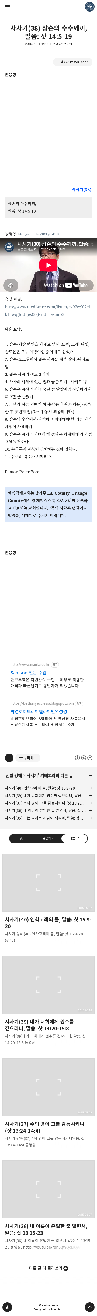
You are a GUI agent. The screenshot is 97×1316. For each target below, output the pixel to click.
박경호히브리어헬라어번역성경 (39, 712)
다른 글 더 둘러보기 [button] (46, 1268)
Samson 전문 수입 (28, 673)
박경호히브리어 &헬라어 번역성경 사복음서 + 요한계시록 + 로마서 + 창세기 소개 (48, 721)
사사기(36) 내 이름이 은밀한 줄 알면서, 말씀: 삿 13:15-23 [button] (48, 1207)
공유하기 (48, 838)
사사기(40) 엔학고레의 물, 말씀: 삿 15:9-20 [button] (48, 900)
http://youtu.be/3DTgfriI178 (38, 234)
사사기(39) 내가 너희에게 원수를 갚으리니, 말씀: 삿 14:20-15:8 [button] (48, 1002)
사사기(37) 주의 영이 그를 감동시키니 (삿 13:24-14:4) (48, 803)
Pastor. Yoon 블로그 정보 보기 (89, 6)
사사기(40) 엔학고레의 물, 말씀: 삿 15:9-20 (40, 788)
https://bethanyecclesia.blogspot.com (42, 703)
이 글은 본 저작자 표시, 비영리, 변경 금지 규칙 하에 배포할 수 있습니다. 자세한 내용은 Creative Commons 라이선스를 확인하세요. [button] (83, 757)
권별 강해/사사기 (62, 44)
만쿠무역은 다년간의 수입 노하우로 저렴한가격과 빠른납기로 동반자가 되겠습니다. (47, 682)
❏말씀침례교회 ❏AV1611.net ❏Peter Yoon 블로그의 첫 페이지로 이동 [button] (48, 6)
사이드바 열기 (7, 6)
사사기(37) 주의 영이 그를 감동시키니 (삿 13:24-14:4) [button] (48, 1104)
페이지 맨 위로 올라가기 (89, 1307)
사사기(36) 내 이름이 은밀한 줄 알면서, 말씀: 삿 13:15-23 (48, 810)
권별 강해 (14, 775)
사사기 (32, 775)
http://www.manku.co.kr (30, 664)
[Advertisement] (48, 127)
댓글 (23, 838)
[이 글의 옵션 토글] (9, 758)
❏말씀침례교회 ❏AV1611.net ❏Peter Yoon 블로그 (7, 1307)
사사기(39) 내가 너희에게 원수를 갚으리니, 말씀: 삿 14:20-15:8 (48, 795)
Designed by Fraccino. (48, 1309)
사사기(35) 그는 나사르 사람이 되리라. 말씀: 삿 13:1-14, (48, 818)
